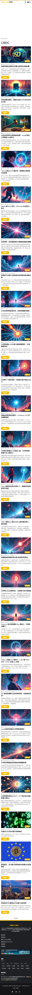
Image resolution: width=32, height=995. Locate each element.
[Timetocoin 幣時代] (7, 2)
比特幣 (27, 965)
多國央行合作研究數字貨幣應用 (11, 831)
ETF (11, 963)
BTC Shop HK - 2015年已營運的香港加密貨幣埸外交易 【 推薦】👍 (16, 976)
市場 (18, 965)
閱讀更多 (5, 77)
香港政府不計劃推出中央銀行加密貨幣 (13, 903)
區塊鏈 (13, 965)
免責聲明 (3, 946)
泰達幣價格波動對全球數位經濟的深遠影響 (15, 66)
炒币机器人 (4, 968)
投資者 (22, 965)
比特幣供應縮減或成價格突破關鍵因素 (13, 763)
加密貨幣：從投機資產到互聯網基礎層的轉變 (16, 242)
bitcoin (3, 963)
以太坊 (3, 965)
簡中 (17, 988)
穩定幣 (13, 968)
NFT (22, 963)
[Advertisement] (16, 20)
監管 (9, 968)
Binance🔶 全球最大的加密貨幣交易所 (9, 978)
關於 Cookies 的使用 (6, 939)
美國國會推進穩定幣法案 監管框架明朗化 (14, 557)
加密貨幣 (8, 965)
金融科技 (27, 968)
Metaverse (16, 963)
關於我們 (3, 935)
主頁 (3, 38)
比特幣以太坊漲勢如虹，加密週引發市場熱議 (16, 591)
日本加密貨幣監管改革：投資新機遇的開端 (15, 311)
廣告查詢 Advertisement (7, 941)
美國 (18, 968)
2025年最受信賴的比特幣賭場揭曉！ (13, 729)
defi (7, 963)
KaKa (3, 64)
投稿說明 (3, 944)
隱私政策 (3, 937)
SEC (25, 963)
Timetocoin (4, 829)
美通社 (22, 968)
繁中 (14, 988)
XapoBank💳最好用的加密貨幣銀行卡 (9, 979)
